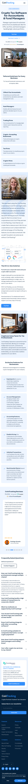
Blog (16, 733)
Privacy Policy (5, 756)
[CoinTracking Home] (8, 3)
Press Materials (18, 735)
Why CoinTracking (6, 746)
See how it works (13, 38)
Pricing (16, 725)
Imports (4, 725)
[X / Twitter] (6, 768)
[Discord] (17, 768)
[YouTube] (13, 768)
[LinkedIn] (10, 768)
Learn (16, 730)
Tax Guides (17, 727)
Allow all (20, 780)
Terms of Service (6, 753)
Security (4, 748)
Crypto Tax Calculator (7, 732)
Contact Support (9, 566)
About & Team (5, 743)
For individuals (18, 743)
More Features (5, 734)
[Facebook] (3, 768)
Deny (8, 780)
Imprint (3, 759)
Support (4, 751)
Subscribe (14, 712)
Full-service (18, 748)
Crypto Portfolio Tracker (6, 728)
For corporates (19, 746)
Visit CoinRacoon (13, 684)
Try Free (14, 34)
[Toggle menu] (24, 3)
